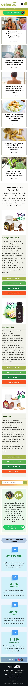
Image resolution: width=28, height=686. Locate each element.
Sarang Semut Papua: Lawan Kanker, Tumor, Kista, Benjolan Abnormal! (14, 173)
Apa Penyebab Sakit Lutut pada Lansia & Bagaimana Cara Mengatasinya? (14, 62)
